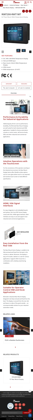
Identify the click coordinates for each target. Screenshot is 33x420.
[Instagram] (16, 408)
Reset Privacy (19, 416)
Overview (14, 93)
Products (5, 5)
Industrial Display (14, 5)
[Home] (1, 5)
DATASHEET (9, 84)
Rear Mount (24, 5)
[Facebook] (20, 405)
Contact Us (4, 416)
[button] (30, 411)
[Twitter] (24, 404)
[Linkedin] (16, 405)
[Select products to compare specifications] (16, 88)
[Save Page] (24, 11)
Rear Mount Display (8, 7)
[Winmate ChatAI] (30, 415)
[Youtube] (20, 408)
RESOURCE (24, 84)
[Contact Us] (27, 11)
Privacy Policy (11, 416)
